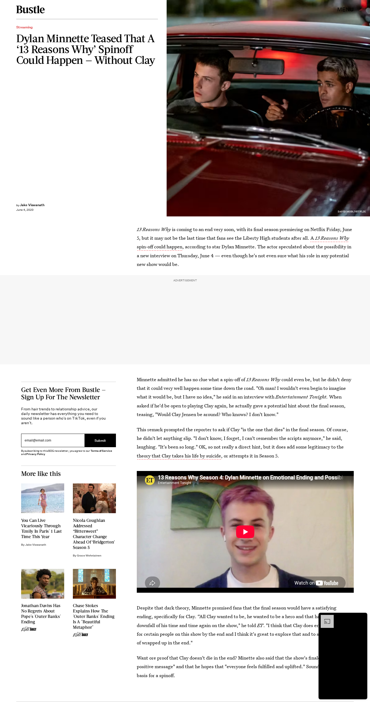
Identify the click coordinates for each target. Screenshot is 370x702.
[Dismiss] (361, 617)
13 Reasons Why (332, 238)
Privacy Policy (35, 454)
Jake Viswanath (32, 205)
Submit (100, 440)
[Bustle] (30, 9)
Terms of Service (101, 451)
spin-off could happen (159, 246)
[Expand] (324, 617)
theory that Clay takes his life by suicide (179, 456)
